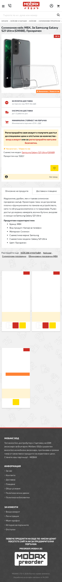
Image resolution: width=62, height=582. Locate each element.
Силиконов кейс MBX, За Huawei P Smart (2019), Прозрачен (46, 305)
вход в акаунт (13, 139)
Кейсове (32, 21)
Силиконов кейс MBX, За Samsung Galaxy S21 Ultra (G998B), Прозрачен (16, 381)
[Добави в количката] (16, 325)
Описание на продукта (16, 191)
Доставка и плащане (46, 191)
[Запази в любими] (54, 168)
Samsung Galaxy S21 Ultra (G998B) (38, 152)
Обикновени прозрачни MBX (43, 256)
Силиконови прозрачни (49, 21)
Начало (4, 21)
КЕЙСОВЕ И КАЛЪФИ (18, 21)
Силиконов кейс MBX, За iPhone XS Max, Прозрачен (16, 305)
